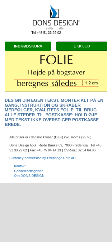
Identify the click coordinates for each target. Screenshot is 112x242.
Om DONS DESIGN (29, 175)
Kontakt (20, 166)
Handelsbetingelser (28, 171)
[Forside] (56, 17)
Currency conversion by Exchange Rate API (42, 158)
